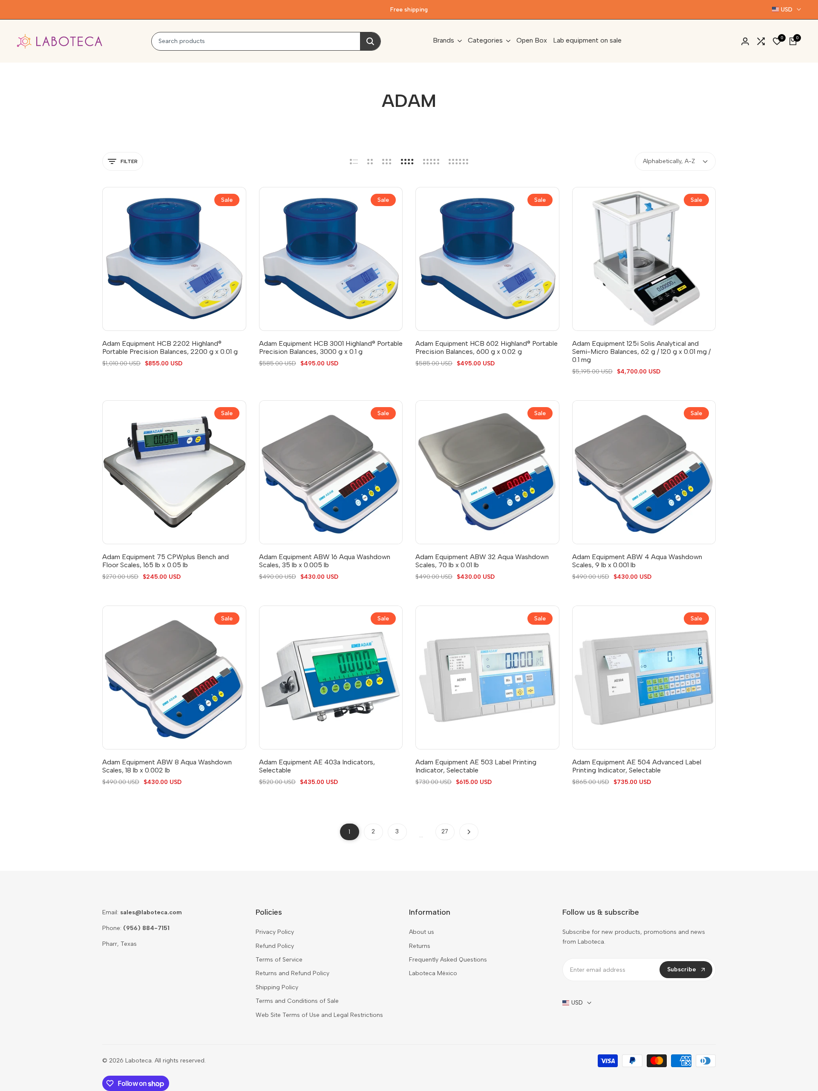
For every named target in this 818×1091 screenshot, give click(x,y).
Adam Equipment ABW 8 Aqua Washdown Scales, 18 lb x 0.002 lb (167, 766)
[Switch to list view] (354, 161)
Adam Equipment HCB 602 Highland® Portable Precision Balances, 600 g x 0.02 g (486, 347)
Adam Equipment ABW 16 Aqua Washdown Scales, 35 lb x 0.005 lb (324, 561)
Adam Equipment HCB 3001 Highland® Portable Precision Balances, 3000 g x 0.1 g (331, 347)
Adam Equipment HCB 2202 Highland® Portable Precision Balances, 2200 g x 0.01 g (170, 347)
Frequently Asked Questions (448, 959)
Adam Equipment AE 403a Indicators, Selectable (317, 766)
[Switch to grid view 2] (370, 161)
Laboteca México (433, 973)
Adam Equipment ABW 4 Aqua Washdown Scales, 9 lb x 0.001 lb (637, 561)
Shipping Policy (277, 987)
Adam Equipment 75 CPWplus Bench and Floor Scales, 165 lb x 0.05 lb (165, 561)
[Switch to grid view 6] (458, 161)
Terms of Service (279, 959)
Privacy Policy (275, 932)
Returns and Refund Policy (292, 973)
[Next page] (468, 832)
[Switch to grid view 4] (407, 161)
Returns (419, 946)
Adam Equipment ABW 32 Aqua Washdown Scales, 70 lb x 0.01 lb (482, 561)
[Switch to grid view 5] (431, 161)
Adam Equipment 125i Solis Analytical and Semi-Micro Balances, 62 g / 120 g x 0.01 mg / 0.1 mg (641, 351)
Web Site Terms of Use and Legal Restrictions (319, 1015)
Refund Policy (275, 946)
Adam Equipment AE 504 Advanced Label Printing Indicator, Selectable (636, 766)
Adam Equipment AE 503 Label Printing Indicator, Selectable (475, 766)
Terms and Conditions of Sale (297, 1001)
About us (421, 932)
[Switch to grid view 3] (387, 161)
